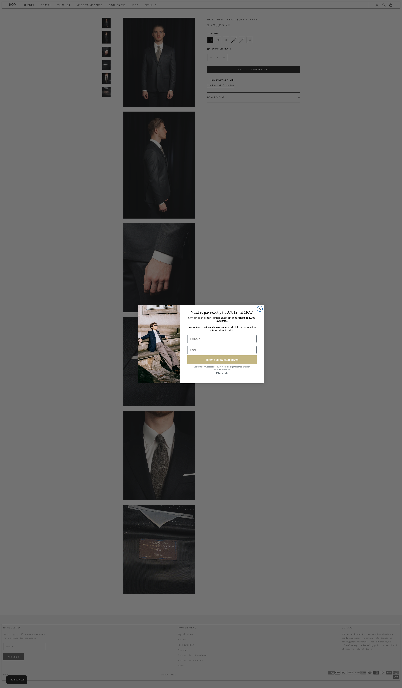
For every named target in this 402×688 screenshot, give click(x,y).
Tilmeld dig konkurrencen (222, 359)
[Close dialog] (260, 309)
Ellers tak (222, 373)
